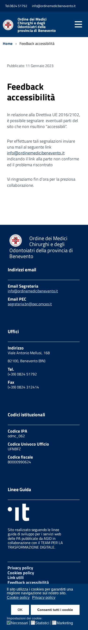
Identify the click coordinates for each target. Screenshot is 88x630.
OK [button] (20, 610)
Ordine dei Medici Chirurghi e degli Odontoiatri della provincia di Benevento (37, 24)
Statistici (42, 623)
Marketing (65, 623)
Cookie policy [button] (18, 598)
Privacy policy (20, 568)
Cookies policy (21, 573)
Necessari (19, 623)
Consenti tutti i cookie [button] (55, 610)
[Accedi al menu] (78, 24)
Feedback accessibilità (28, 582)
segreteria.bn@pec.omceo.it (30, 304)
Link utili (16, 577)
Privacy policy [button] (43, 598)
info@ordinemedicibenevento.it (36, 153)
